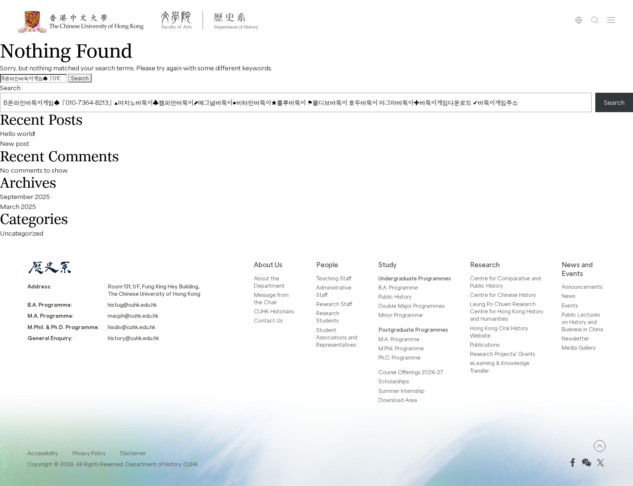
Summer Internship (401, 390)
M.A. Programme (398, 339)
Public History (394, 296)
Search (10, 88)
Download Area (397, 400)
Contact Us (268, 320)
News (568, 295)
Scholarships (393, 381)
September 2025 (25, 196)
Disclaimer (133, 453)
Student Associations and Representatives (336, 337)
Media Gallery (579, 347)
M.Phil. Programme (401, 348)
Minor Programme (400, 315)
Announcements (582, 286)
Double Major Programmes (411, 305)
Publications (484, 344)
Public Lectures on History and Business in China (582, 321)
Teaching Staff (333, 278)
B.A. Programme (398, 287)
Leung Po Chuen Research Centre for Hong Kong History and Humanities (506, 311)
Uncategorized (21, 233)
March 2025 (18, 206)
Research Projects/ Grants (502, 353)
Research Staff (334, 304)
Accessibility (42, 453)
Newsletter (575, 338)
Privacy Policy (89, 453)
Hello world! (17, 133)
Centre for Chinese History (503, 294)
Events (570, 305)
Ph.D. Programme (399, 357)
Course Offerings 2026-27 (410, 372)
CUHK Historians (274, 311)
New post (14, 143)
